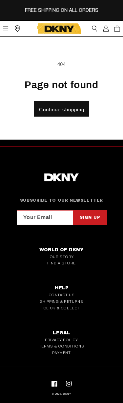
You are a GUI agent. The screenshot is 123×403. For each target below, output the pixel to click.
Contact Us (62, 295)
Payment (61, 352)
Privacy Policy (61, 340)
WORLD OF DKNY (61, 249)
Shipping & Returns (61, 301)
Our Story (61, 256)
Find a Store (61, 263)
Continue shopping (61, 109)
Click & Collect (61, 308)
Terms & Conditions (61, 346)
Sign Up (90, 217)
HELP (62, 287)
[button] (94, 28)
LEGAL (61, 332)
